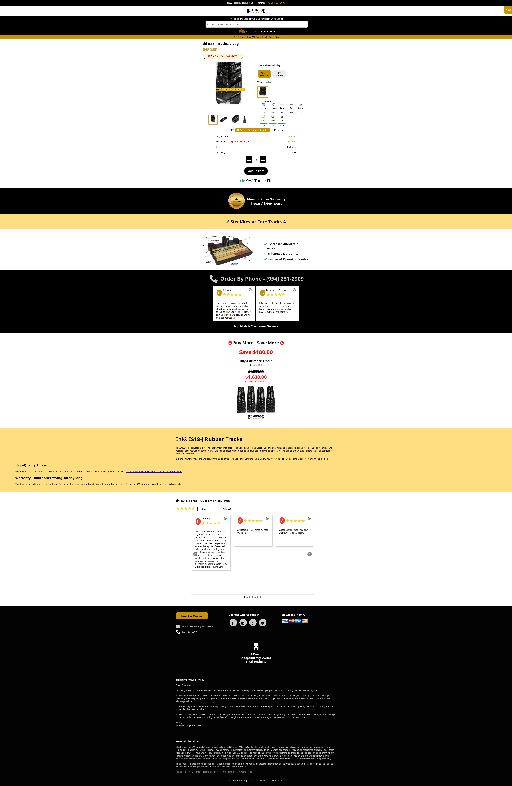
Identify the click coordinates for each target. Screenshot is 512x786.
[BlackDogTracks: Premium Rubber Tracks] (256, 15)
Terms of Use (271, 752)
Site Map (196, 771)
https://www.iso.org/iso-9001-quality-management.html (154, 471)
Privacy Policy (183, 771)
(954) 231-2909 (277, 2)
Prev (195, 554)
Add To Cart (256, 171)
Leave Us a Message (191, 615)
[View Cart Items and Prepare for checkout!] (6, 9)
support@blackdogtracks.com (197, 626)
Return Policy (228, 771)
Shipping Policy (245, 771)
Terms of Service (211, 771)
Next (309, 554)
